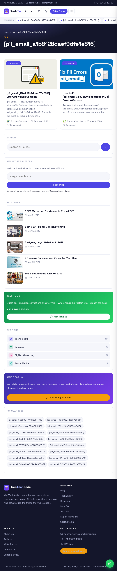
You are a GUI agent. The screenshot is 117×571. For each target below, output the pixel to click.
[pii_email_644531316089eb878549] (67, 458)
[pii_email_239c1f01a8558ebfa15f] (65, 426)
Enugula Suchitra (19, 121)
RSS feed (69, 544)
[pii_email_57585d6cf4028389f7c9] (27, 445)
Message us (60, 316)
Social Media (61, 363)
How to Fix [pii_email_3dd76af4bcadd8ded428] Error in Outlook (86, 97)
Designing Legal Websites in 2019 (44, 242)
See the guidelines (60, 397)
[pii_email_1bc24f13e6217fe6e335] (26, 439)
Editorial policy (11, 554)
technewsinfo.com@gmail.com (43, 3)
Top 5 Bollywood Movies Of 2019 (43, 273)
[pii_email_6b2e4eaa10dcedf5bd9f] (66, 432)
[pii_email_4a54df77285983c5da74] (27, 451)
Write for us (59, 11)
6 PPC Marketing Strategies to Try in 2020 (49, 211)
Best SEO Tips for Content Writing (45, 226)
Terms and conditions (103, 566)
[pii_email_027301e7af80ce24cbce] (26, 432)
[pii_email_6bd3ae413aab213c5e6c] (26, 458)
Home (6, 32)
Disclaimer (85, 566)
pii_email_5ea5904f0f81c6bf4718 (37, 20)
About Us (9, 534)
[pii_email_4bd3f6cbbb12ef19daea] (67, 445)
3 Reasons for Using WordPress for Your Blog (51, 258)
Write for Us (10, 544)
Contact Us (10, 549)
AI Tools (64, 511)
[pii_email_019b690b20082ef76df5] (67, 464)
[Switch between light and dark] (46, 11)
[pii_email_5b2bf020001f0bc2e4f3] (67, 451)
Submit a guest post (74, 551)
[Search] (39, 11)
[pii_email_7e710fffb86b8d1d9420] (65, 439)
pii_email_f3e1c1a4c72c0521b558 (26, 426)
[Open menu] (71, 11)
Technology (13, 63)
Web (62, 490)
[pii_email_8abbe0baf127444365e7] (27, 464)
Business (61, 347)
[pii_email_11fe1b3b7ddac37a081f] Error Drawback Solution (28, 95)
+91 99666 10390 (104, 3)
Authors (8, 539)
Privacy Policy (71, 566)
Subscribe (58, 184)
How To (64, 506)
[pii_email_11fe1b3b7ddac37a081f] (81, 20)
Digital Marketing (61, 355)
